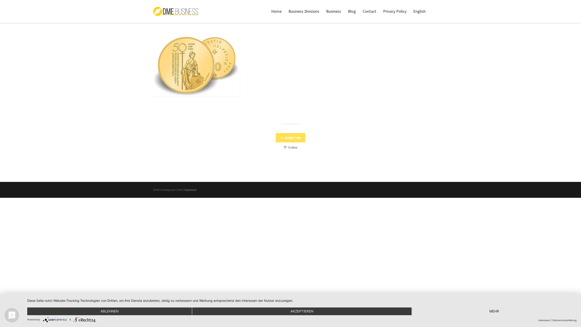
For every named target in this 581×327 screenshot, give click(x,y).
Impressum (191, 189)
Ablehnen (109, 311)
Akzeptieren (301, 311)
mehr (494, 311)
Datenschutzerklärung (564, 320)
